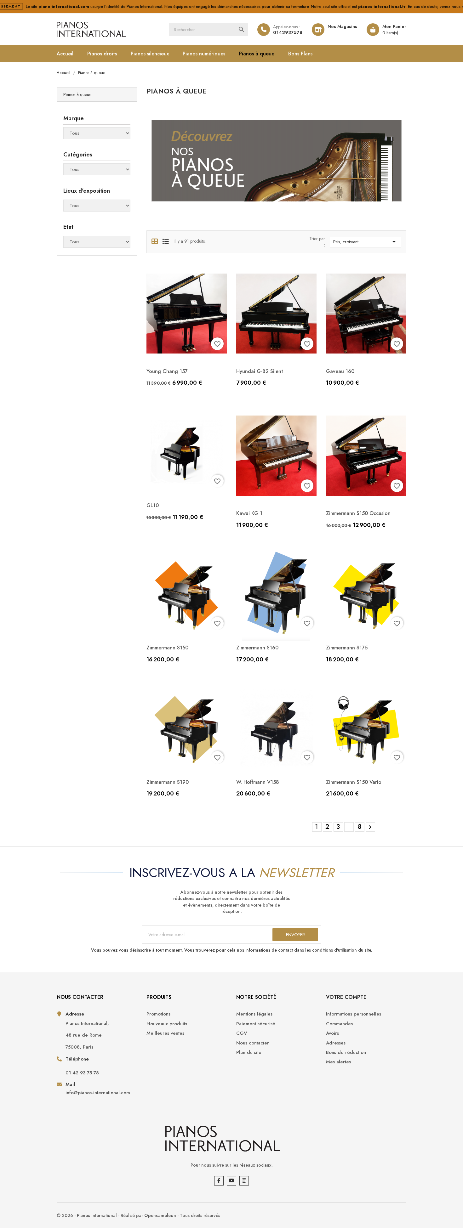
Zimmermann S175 (347, 647)
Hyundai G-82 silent (259, 371)
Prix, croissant (365, 242)
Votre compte (346, 997)
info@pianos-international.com (98, 1092)
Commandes (339, 1024)
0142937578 (287, 32)
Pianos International (97, 1215)
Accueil (65, 53)
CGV (241, 1033)
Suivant (370, 827)
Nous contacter (252, 1043)
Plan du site (248, 1052)
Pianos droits (102, 53)
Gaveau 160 (340, 371)
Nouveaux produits (166, 1024)
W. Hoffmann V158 (257, 782)
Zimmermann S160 (257, 647)
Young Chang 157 (167, 371)
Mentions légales (254, 1014)
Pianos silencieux (150, 53)
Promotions (158, 1014)
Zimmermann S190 (167, 782)
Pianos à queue (256, 53)
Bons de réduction (346, 1052)
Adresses (336, 1043)
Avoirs (332, 1033)
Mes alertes (338, 1062)
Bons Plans (300, 53)
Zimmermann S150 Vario (353, 782)
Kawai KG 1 (249, 513)
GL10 (152, 505)
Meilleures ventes (165, 1033)
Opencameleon (160, 1215)
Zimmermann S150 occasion (358, 513)
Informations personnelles (353, 1014)
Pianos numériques (204, 53)
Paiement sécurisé (255, 1024)
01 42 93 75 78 (82, 1073)
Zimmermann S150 (167, 647)
